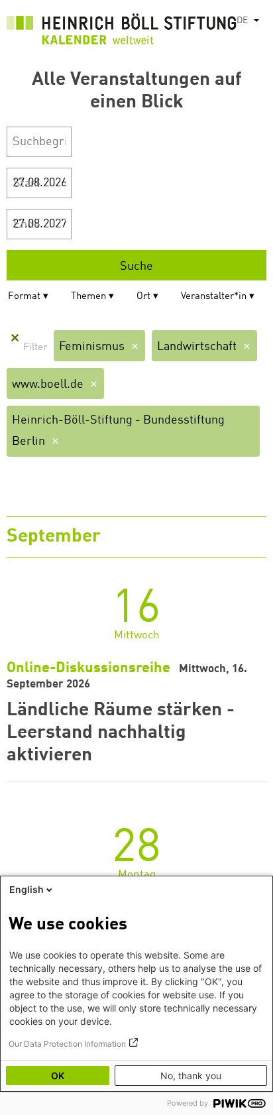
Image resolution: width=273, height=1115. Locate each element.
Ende (26, 225)
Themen (88, 297)
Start (26, 184)
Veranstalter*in (213, 297)
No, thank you (190, 1075)
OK (57, 1075)
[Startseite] (122, 31)
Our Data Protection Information (67, 1044)
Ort (143, 297)
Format (24, 297)
